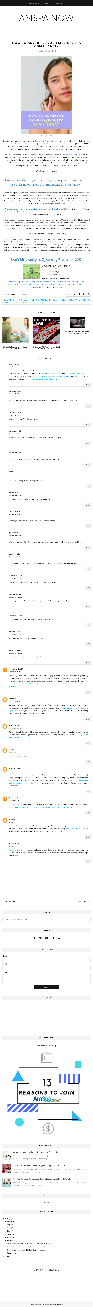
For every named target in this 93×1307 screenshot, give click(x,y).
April (9, 1234)
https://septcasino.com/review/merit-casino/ (51, 376)
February (11, 1240)
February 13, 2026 (15, 800)
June (9, 1228)
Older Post (83, 901)
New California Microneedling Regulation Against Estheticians (39, 1165)
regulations (36, 302)
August (10, 1221)
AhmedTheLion (15, 768)
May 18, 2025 (13, 752)
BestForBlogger (58, 1304)
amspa (62, 300)
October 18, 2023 (14, 394)
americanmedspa (49, 300)
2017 (7, 1218)
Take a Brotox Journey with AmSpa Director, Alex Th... (29, 1244)
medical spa (22, 302)
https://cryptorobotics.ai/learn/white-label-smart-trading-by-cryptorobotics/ (42, 807)
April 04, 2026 (13, 822)
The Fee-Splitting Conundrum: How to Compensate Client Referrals (42, 1179)
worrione (20, 376)
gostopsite (13, 532)
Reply (87, 385)
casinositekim (15, 594)
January (10, 1253)
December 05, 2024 (16, 728)
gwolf (11, 471)
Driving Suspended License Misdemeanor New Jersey (36, 684)
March (9, 1237)
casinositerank (15, 431)
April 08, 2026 (13, 846)
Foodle (11, 850)
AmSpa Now (46, 18)
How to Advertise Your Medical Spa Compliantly (26, 1250)
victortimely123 (16, 669)
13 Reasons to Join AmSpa (46, 1045)
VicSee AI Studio (73, 829)
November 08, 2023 (15, 434)
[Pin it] (88, 294)
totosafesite (14, 450)
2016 (7, 1256)
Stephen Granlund (17, 798)
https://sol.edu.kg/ (53, 373)
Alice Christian (15, 725)
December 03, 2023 (16, 578)
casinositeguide (15, 631)
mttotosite (13, 613)
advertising (15, 300)
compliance (73, 300)
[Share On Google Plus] (84, 294)
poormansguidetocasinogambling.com (41, 379)
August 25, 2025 (14, 771)
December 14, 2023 (15, 672)
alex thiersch (31, 300)
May (8, 1231)
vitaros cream (28, 756)
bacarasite (13, 492)
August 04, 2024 (14, 701)
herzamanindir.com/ (77, 373)
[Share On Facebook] (79, 294)
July (8, 1225)
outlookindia (14, 554)
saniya (11, 749)
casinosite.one (15, 391)
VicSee (12, 819)
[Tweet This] (75, 294)
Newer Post (9, 901)
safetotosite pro (16, 575)
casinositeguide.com (18, 412)
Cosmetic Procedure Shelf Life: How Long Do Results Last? (37, 1152)
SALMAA (12, 698)
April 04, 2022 (13, 367)
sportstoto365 (15, 511)
